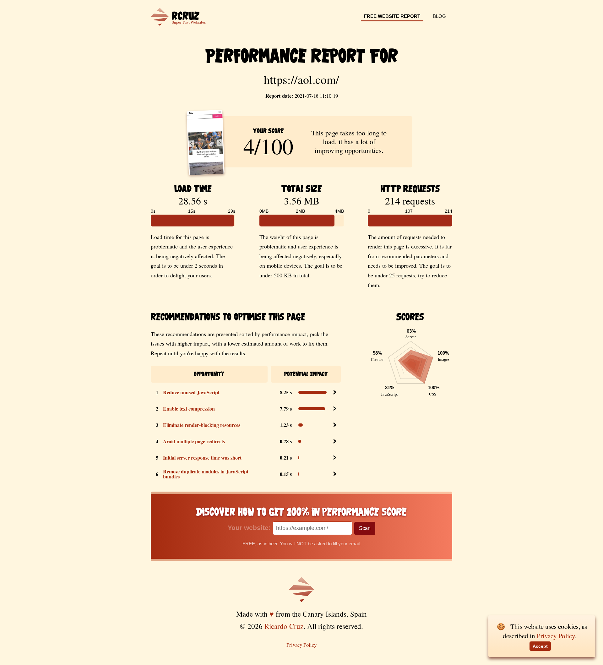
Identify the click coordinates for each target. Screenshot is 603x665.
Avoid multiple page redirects (194, 441)
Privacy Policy (301, 644)
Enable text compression (189, 408)
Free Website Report (392, 16)
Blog (439, 16)
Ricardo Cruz (283, 626)
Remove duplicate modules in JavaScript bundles (205, 474)
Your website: (250, 527)
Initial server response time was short (202, 457)
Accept (540, 646)
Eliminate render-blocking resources (201, 424)
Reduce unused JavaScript (191, 392)
